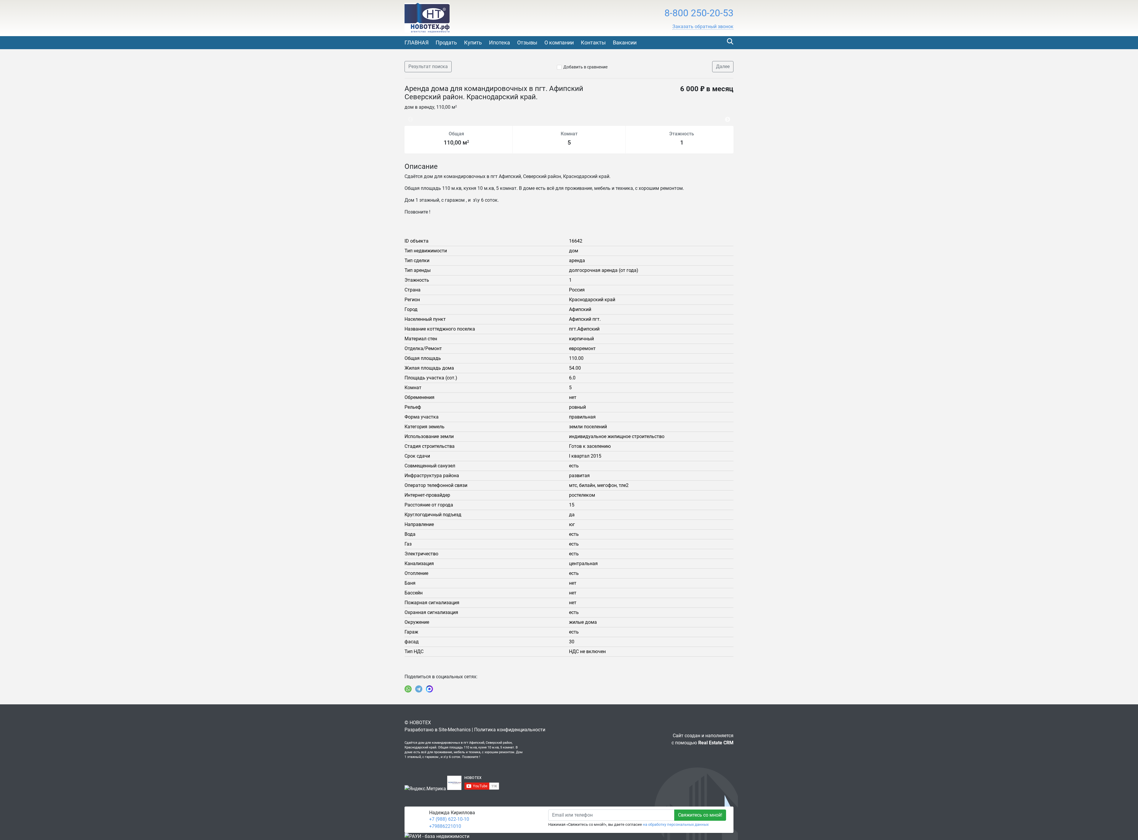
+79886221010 (445, 826)
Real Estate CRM (715, 743)
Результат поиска (428, 66)
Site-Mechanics (455, 729)
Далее (723, 66)
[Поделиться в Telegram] (418, 688)
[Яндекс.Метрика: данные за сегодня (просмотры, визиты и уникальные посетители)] (425, 788)
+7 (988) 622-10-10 (449, 819)
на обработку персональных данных (676, 824)
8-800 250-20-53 (698, 13)
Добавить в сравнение (585, 67)
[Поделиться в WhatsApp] (408, 688)
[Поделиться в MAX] (429, 688)
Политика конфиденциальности (509, 729)
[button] (702, 27)
